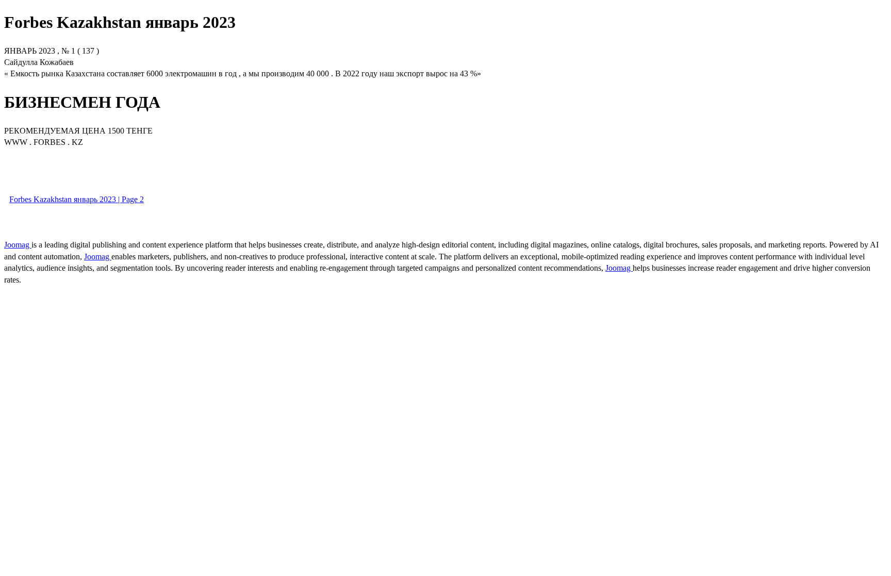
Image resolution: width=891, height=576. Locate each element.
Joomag (17, 244)
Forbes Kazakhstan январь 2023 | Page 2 (76, 199)
